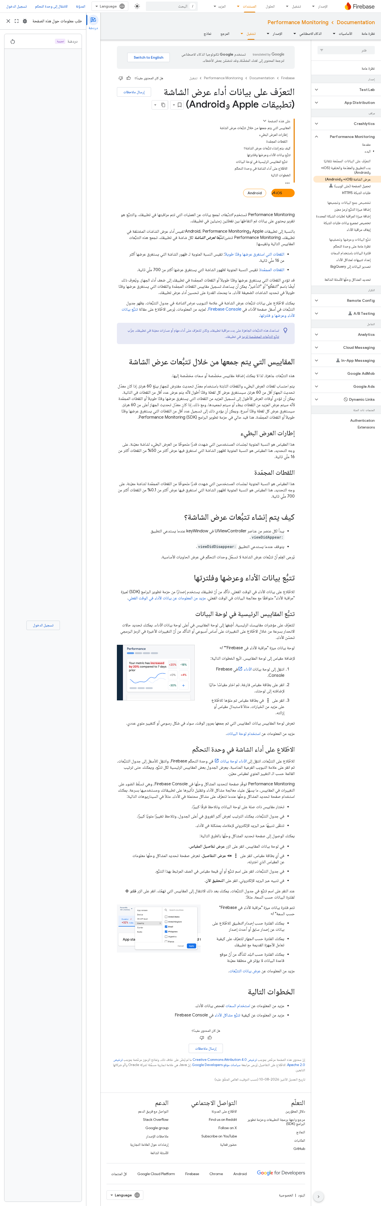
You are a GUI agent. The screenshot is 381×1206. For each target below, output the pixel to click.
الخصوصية (286, 1195)
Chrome (216, 1173)
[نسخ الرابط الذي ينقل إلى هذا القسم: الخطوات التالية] (242, 992)
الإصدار (323, 6)
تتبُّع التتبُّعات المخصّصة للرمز (260, 336)
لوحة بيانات (233, 761)
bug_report (25, 21)
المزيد (222, 6)
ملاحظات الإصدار (157, 1136)
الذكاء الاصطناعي (310, 33)
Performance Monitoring (297, 22)
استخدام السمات (237, 1005)
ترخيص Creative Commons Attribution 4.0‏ (225, 1059)
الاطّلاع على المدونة (224, 1111)
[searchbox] (346, 50)
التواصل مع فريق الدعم (153, 1111)
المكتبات (299, 1140)
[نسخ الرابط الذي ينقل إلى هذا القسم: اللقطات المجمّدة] (249, 473)
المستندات (249, 6)
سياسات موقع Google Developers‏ (216, 1065)
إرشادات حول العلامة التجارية (149, 1144)
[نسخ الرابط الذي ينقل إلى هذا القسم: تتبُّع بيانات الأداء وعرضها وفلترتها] (189, 578)
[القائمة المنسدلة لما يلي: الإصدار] (312, 6)
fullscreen (16, 21)
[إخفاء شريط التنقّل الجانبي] (318, 1196)
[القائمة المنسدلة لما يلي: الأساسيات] (332, 33)
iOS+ (278, 193)
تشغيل (296, 6)
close (8, 21)
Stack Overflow (155, 1119)
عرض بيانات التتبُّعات (244, 971)
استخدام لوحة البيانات (243, 733)
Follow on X (227, 1127)
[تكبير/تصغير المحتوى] (265, 121)
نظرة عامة (368, 33)
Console (224, 309)
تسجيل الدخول (16, 6)
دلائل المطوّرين (295, 1111)
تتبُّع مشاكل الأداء (227, 1015)
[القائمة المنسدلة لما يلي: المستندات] (236, 6)
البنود (301, 1195)
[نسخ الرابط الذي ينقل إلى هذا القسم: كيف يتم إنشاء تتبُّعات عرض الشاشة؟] (179, 517)
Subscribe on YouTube (219, 1136)
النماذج (300, 1132)
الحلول (270, 6)
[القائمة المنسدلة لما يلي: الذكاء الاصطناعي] (293, 33)
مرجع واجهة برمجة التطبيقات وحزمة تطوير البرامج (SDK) (276, 1121)
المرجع (225, 33)
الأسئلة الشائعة (159, 1152)
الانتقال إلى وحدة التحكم (51, 6)
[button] (350, 89)
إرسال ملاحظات (134, 92)
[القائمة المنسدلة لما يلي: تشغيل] (285, 6)
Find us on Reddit (223, 1119)
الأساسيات (345, 33)
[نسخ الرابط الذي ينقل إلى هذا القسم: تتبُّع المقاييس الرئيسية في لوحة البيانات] (190, 614)
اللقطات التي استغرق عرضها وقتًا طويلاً (254, 254)
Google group (156, 1127)
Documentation (356, 22)
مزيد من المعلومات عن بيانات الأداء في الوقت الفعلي (167, 598)
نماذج (207, 33)
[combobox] (172, 6)
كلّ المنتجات (119, 1173)
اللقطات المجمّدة (272, 269)
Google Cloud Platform (156, 1173)
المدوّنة (80, 6)
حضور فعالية (228, 1144)
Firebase (288, 78)
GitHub (299, 1148)
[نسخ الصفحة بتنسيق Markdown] (163, 104)
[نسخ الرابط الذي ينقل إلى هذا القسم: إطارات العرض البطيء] (235, 433)
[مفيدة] (128, 78)
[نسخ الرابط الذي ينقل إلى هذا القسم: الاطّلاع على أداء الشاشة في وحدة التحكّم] (187, 750)
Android (255, 193)
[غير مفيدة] (121, 78)
